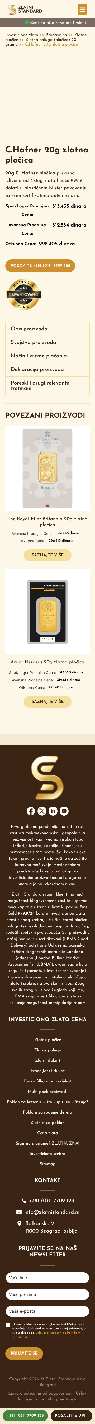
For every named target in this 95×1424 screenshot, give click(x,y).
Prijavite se (24, 1353)
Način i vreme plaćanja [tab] (39, 356)
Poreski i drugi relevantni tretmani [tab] (41, 386)
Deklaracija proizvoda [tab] (37, 369)
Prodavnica (56, 35)
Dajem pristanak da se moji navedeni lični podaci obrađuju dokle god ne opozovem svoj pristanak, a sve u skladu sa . (49, 1331)
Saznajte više (48, 555)
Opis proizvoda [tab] (29, 329)
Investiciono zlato (21, 35)
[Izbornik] (82, 9)
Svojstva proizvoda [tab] (33, 342)
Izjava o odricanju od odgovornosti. (41, 1393)
